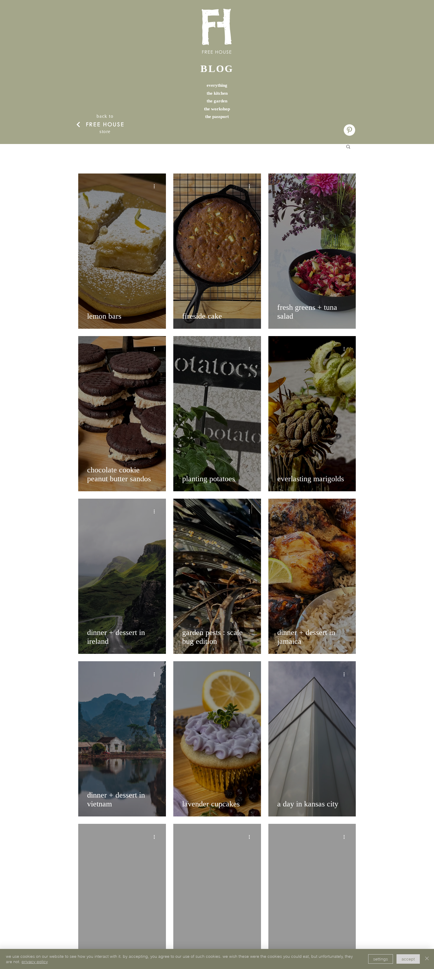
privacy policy (35, 961)
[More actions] (156, 186)
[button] (348, 147)
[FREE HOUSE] (78, 124)
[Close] (426, 959)
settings (380, 959)
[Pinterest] (349, 130)
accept (408, 959)
